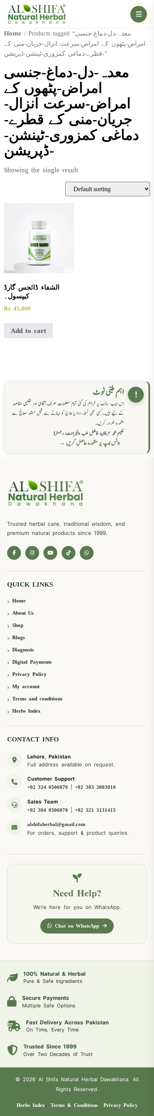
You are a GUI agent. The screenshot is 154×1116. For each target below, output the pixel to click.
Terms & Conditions (74, 1105)
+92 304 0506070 (47, 810)
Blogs (18, 637)
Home (12, 33)
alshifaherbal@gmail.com (56, 824)
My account (25, 686)
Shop (17, 625)
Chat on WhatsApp (77, 926)
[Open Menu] (138, 14)
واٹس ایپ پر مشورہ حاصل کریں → (89, 443)
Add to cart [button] (28, 331)
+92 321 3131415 (95, 810)
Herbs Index (26, 711)
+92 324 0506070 (47, 787)
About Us (23, 613)
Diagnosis (23, 650)
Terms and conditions (37, 699)
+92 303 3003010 (95, 787)
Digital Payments (32, 662)
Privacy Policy (29, 674)
